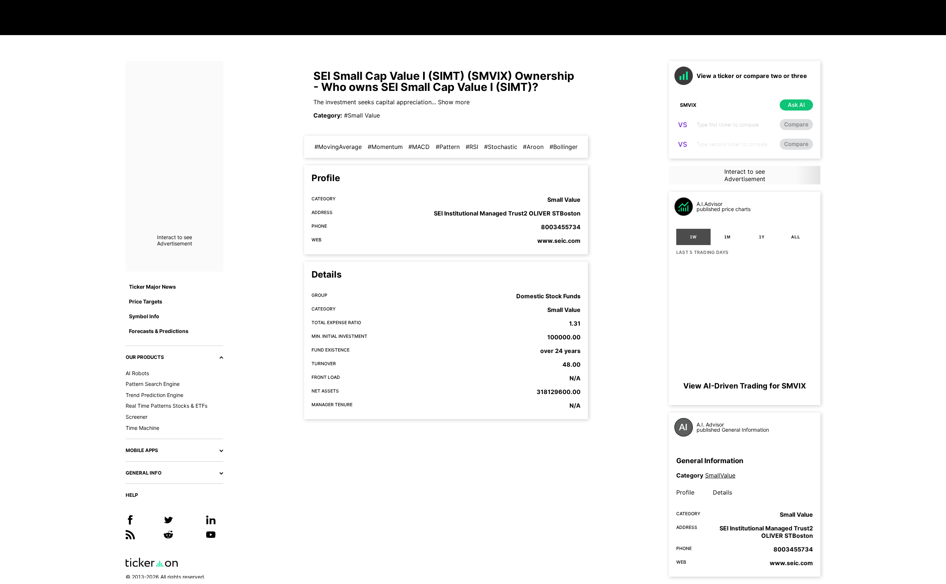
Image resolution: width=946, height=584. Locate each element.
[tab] (693, 237)
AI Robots (137, 373)
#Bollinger (563, 146)
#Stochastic (500, 146)
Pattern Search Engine (153, 384)
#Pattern (448, 146)
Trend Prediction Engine (154, 395)
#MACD (419, 146)
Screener (136, 417)
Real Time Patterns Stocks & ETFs (166, 406)
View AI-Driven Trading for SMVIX (744, 385)
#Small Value (362, 115)
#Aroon (533, 146)
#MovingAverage (338, 146)
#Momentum (385, 146)
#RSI (472, 146)
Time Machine (142, 428)
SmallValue (720, 475)
